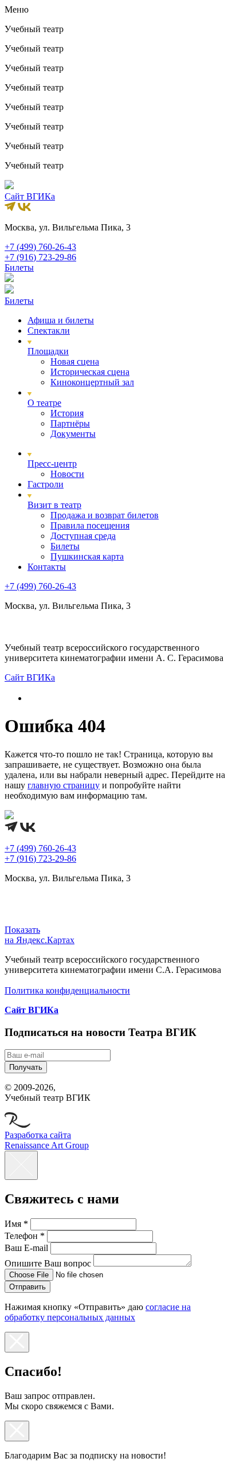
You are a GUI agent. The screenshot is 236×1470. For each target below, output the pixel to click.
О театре (44, 403)
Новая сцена (74, 361)
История (67, 413)
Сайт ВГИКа (30, 196)
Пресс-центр (52, 463)
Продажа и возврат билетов (104, 515)
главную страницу (63, 785)
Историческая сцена (89, 372)
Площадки (48, 351)
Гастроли (45, 484)
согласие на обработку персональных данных (98, 1312)
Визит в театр (54, 505)
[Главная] (32, 698)
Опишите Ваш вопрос (48, 1263)
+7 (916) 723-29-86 (40, 257)
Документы (73, 434)
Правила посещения (89, 525)
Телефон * (25, 1236)
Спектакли (48, 330)
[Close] (21, 1165)
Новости (67, 474)
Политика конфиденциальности (67, 990)
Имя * (16, 1224)
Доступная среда (83, 536)
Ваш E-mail (26, 1248)
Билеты (65, 546)
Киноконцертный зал (92, 382)
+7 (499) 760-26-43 (40, 247)
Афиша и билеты (60, 320)
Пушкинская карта (87, 556)
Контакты (46, 567)
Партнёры (70, 423)
